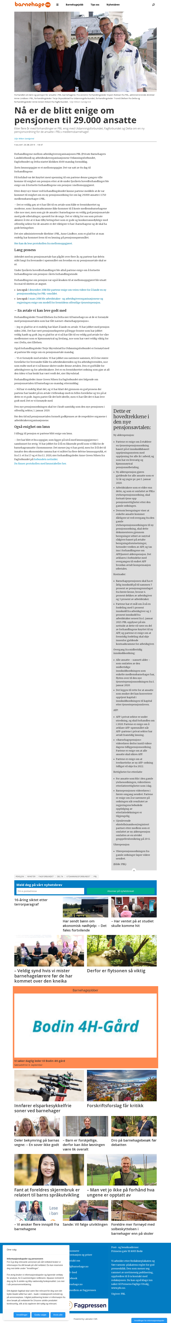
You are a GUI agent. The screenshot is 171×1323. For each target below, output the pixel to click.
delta (60, 876)
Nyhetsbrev (113, 4)
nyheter (31, 876)
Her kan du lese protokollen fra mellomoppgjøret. (43, 243)
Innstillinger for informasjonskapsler (149, 1320)
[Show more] (134, 870)
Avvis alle (58, 1315)
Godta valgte (40, 1315)
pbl (95, 876)
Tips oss (95, 4)
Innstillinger (21, 1315)
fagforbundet (46, 876)
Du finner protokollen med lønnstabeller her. (40, 463)
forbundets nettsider (45, 459)
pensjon (20, 876)
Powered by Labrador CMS (85, 1319)
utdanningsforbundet (78, 876)
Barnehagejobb (74, 4)
